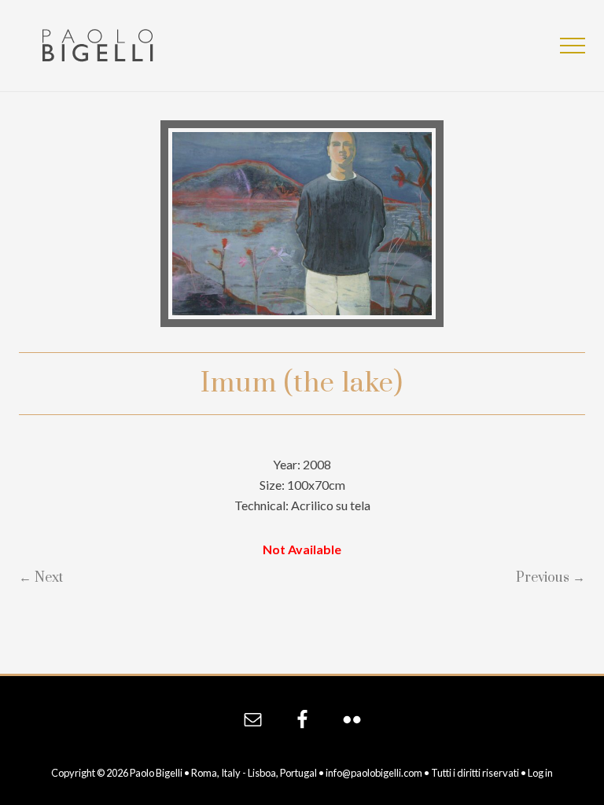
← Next (41, 577)
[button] (572, 45)
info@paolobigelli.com (374, 772)
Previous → (550, 577)
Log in (540, 772)
